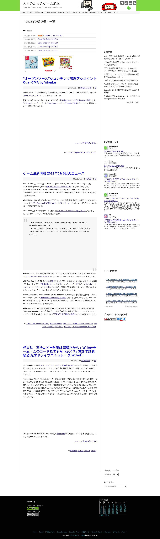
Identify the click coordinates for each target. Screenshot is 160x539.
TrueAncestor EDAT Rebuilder (84, 327)
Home (23, 12)
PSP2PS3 (68, 327)
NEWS (88, 179)
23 (113, 511)
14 (95, 361)
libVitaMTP (70, 152)
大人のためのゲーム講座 (41, 3)
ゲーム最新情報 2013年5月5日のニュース (54, 173)
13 (101, 509)
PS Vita (87, 152)
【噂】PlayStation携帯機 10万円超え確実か (121, 80)
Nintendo (73, 451)
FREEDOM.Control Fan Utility (37, 324)
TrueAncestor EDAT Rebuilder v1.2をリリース (51, 203)
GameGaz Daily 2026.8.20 (114, 151)
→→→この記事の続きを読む (85, 143)
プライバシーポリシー (112, 12)
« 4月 (101, 515)
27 (101, 513)
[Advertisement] (60, 124)
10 (117, 507)
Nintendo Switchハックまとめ (92, 12)
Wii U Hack (85, 361)
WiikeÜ (87, 451)
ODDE (80, 451)
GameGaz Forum (64, 12)
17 (117, 509)
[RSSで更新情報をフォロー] (134, 3)
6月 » (107, 515)
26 (125, 511)
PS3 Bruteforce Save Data (82, 324)
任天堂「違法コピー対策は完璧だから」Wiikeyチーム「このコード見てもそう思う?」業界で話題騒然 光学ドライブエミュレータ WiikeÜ (59, 351)
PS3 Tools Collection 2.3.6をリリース (71, 211)
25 (121, 511)
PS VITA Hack (85, 88)
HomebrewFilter (56, 324)
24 (117, 511)
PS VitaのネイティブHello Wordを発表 (75, 100)
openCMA (79, 152)
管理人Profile (39, 12)
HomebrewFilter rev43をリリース (53, 298)
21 (105, 511)
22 (109, 511)
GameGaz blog (51, 12)
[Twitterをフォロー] (122, 3)
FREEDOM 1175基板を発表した (65, 314)
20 (101, 511)
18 (121, 509)
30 (113, 513)
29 (109, 513)
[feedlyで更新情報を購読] (130, 3)
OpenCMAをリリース (31, 95)
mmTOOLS (67, 324)
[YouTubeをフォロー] (126, 3)
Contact (29, 12)
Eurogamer (61, 434)
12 (125, 507)
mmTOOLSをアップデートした (58, 187)
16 (113, 509)
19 (125, 509)
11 (121, 507)
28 (105, 513)
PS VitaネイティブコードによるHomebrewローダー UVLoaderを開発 (50, 103)
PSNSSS (59, 327)
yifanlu (93, 152)
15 (109, 509)
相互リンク (76, 12)
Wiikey (93, 451)
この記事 (49, 281)
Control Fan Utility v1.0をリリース (38, 276)
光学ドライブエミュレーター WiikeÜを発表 (56, 365)
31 (117, 513)
